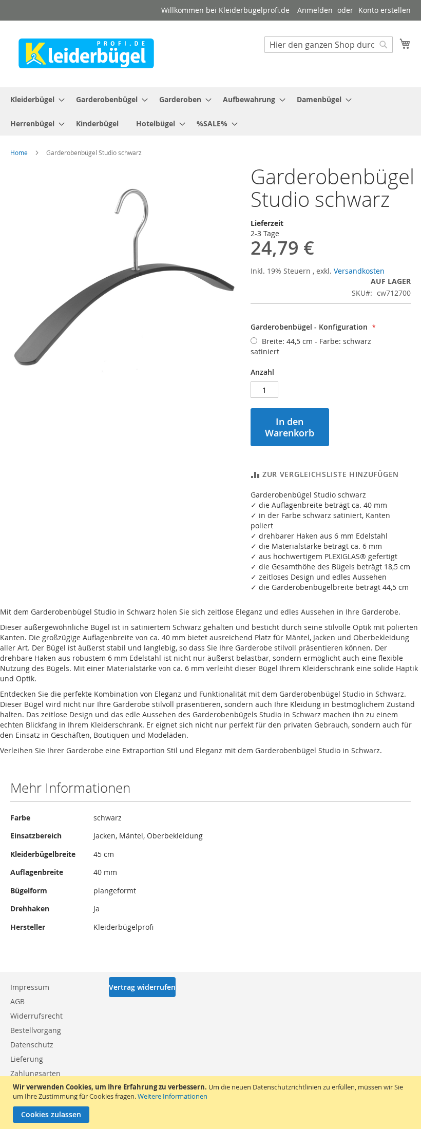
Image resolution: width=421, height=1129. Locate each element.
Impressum (29, 987)
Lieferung (26, 1059)
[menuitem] (34, 99)
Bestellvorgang (35, 1030)
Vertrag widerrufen (142, 987)
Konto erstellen (384, 10)
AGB (17, 1001)
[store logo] (86, 53)
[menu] (210, 111)
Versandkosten (359, 271)
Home (19, 152)
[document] (212, 1102)
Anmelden (315, 10)
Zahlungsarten (35, 1073)
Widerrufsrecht (36, 1016)
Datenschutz (31, 1044)
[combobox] (328, 44)
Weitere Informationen (172, 1096)
